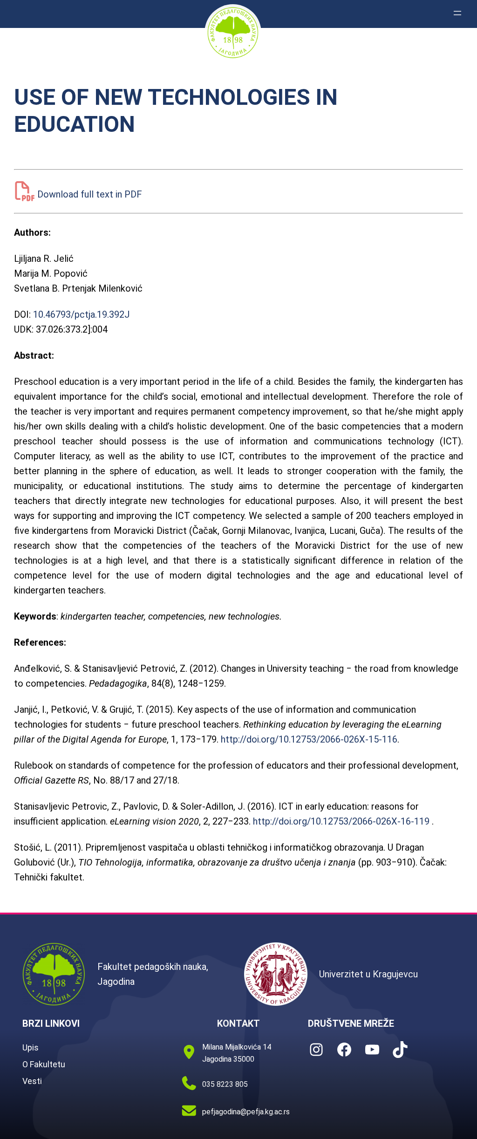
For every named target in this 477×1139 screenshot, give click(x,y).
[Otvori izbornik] (457, 13)
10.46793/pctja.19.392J (81, 314)
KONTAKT (238, 1023)
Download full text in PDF (89, 194)
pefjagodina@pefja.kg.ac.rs (246, 1111)
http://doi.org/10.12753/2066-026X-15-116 (309, 739)
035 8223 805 (225, 1084)
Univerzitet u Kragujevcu (368, 974)
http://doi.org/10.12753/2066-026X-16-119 (341, 821)
